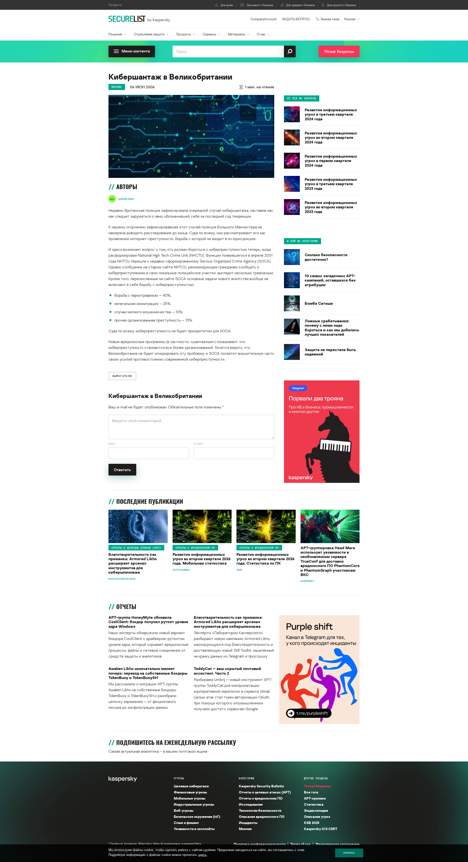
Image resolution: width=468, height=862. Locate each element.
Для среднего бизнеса (300, 5)
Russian (350, 19)
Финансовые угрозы (190, 792)
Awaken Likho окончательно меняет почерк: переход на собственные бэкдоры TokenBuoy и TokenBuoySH (147, 673)
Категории (246, 778)
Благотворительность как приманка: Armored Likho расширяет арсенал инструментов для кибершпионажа (132, 563)
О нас (261, 34)
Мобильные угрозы (189, 798)
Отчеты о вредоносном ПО (195, 547)
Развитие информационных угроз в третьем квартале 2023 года (331, 184)
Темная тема (329, 19)
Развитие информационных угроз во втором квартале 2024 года (331, 137)
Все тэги (311, 792)
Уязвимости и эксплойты (194, 829)
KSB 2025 (311, 823)
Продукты (183, 34)
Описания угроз (317, 816)
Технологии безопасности (260, 810)
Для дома (227, 5)
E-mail (198, 444)
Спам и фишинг (186, 823)
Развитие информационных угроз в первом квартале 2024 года (331, 160)
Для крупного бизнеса (341, 5)
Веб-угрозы (183, 810)
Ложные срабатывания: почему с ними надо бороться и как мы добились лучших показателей (332, 328)
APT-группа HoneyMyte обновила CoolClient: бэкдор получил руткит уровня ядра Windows (148, 622)
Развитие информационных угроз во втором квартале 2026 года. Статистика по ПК (265, 559)
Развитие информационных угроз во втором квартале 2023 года (331, 207)
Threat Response (317, 786)
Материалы (236, 34)
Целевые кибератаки (191, 786)
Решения (115, 34)
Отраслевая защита (149, 34)
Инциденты (248, 823)
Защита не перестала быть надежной (330, 351)
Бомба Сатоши (319, 303)
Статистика (313, 804)
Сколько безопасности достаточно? (326, 257)
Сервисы (209, 34)
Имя (112, 444)
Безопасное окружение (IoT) (197, 816)
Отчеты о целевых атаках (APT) (136, 547)
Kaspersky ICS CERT (320, 829)
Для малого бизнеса (260, 5)
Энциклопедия (316, 810)
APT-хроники (315, 798)
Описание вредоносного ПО (261, 816)
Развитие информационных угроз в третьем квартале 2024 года (331, 114)
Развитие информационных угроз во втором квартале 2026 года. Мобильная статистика (202, 559)
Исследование (251, 804)
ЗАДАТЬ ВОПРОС (296, 19)
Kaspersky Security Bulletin (261, 786)
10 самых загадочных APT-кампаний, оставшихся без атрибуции (330, 280)
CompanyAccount (264, 19)
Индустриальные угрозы (194, 804)
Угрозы (179, 778)
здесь (202, 855)
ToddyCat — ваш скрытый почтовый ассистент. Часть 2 (227, 670)
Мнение (117, 86)
